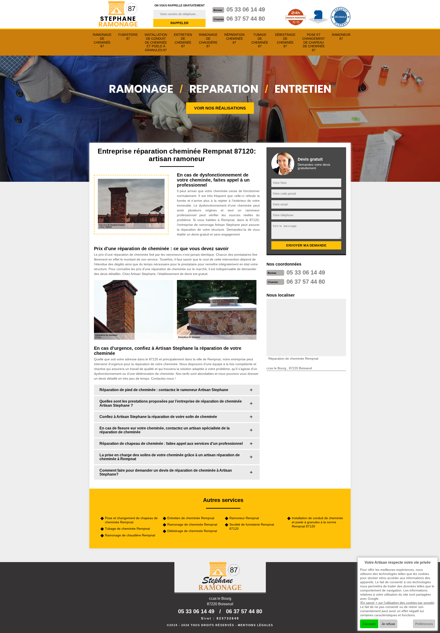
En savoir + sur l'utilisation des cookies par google (397, 603)
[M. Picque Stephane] (118, 14)
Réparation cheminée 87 (234, 38)
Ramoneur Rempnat (244, 518)
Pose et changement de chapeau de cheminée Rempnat (131, 520)
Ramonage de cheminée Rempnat (192, 524)
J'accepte (369, 624)
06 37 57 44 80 (245, 18)
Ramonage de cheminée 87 (102, 40)
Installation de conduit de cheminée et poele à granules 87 (156, 42)
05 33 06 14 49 (245, 9)
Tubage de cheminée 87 (259, 40)
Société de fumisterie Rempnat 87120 (251, 526)
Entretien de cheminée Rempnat (190, 518)
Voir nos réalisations (220, 108)
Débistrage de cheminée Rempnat (192, 531)
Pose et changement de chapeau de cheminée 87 (313, 42)
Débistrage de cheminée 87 (285, 40)
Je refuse (388, 624)
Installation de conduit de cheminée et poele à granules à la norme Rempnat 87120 (317, 522)
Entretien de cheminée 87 (183, 40)
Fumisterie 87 (128, 36)
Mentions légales (255, 625)
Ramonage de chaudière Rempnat (130, 535)
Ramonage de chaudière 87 (208, 40)
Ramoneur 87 (341, 36)
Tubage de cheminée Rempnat (127, 528)
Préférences (424, 624)
